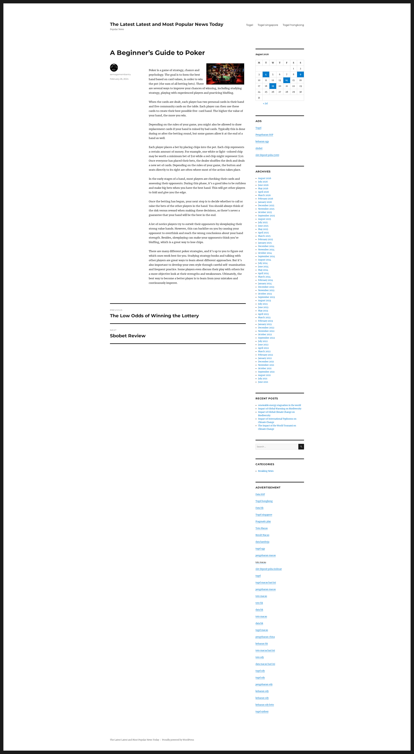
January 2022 (265, 358)
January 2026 (265, 202)
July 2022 (263, 341)
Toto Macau (262, 528)
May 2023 (263, 310)
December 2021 (266, 361)
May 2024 (263, 270)
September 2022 (266, 338)
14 (286, 80)
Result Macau (262, 535)
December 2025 (266, 205)
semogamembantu (120, 74)
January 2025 (265, 242)
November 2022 (266, 331)
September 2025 (266, 215)
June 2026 (263, 185)
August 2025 (264, 219)
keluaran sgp (262, 141)
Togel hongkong (293, 25)
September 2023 (266, 297)
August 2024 (264, 259)
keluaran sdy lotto (265, 704)
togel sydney (262, 711)
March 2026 (264, 195)
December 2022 (266, 327)
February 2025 (265, 239)
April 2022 (263, 348)
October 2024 (265, 253)
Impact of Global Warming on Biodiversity (279, 408)
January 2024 (265, 283)
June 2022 (263, 344)
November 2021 (266, 365)
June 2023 (263, 307)
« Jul (265, 103)
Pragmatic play (263, 521)
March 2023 (264, 317)
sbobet (259, 148)
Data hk (259, 508)
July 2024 (263, 263)
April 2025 (263, 232)
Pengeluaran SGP (264, 134)
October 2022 (265, 334)
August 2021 (264, 375)
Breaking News (266, 471)
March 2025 (264, 236)
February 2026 (265, 198)
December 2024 (266, 246)
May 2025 (263, 229)
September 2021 (266, 371)
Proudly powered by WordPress (178, 739)
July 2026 (263, 181)
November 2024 (266, 249)
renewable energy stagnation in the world (279, 405)
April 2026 (263, 192)
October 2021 (265, 368)
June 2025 (263, 226)
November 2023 (266, 290)
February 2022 (265, 354)
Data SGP (260, 494)
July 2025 (263, 222)
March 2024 (264, 276)
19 (273, 86)
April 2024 (263, 273)
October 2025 (265, 212)
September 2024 (266, 256)
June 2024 (263, 266)
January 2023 (265, 324)
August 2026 (264, 178)
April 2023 (263, 314)
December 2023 (266, 287)
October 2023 (265, 293)
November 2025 (266, 209)
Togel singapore (268, 25)
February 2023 (265, 321)
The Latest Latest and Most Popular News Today (166, 24)
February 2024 (265, 280)
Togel (249, 25)
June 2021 (263, 382)
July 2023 (262, 304)
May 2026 (263, 188)
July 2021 (262, 378)
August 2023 (264, 300)
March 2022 (264, 351)
